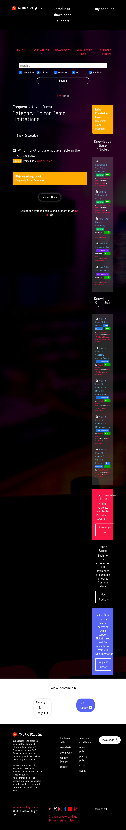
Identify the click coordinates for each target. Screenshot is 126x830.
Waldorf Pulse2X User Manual (101, 322)
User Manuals (102, 361)
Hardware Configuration (102, 212)
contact (83, 765)
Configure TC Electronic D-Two (101, 195)
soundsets (65, 747)
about (82, 770)
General (100, 175)
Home (60, 95)
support (64, 766)
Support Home (50, 197)
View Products (104, 596)
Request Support (103, 664)
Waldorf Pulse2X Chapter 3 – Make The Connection (100, 387)
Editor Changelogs (101, 185)
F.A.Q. (20, 50)
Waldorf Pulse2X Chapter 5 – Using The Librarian (100, 456)
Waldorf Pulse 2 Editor (99, 367)
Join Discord (83, 705)
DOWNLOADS (63, 50)
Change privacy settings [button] (63, 816)
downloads (66, 752)
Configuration (102, 250)
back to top (101, 809)
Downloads (107, 740)
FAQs (18, 160)
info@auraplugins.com (26, 807)
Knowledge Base (105, 529)
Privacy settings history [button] (63, 820)
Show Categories (27, 135)
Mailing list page (40, 707)
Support (103, 237)
